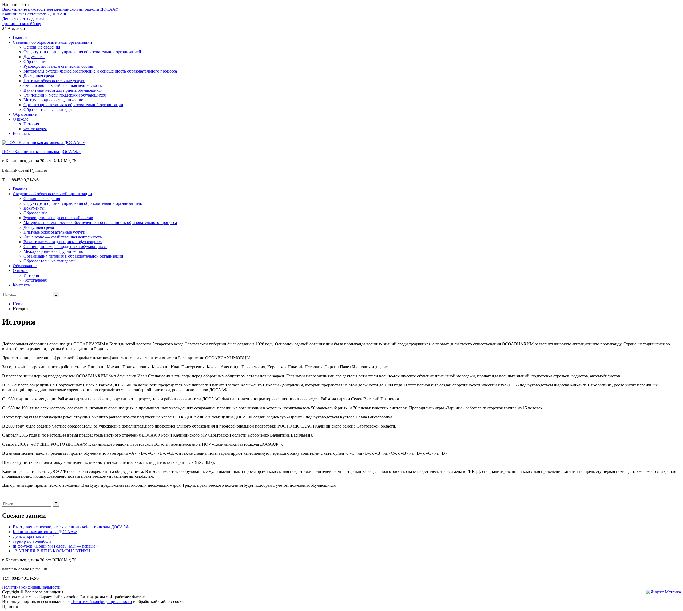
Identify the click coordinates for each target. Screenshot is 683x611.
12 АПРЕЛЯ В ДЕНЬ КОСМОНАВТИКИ (51, 551)
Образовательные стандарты (49, 109)
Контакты (22, 133)
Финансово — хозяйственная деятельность (62, 85)
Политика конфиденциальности (31, 587)
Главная (20, 37)
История (31, 124)
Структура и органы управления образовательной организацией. (82, 52)
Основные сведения (41, 47)
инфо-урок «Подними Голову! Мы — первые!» (56, 546)
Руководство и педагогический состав (58, 66)
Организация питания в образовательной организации (73, 104)
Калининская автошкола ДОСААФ (34, 14)
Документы (34, 56)
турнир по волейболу (21, 23)
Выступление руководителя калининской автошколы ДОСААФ (60, 9)
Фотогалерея (35, 128)
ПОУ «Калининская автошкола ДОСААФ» (41, 151)
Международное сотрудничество (53, 100)
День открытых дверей (23, 19)
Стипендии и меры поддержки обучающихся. (65, 95)
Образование (35, 61)
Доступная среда (38, 76)
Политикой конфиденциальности (101, 601)
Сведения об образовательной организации (52, 42)
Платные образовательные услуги (54, 80)
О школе (20, 119)
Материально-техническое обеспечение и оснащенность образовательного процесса (100, 71)
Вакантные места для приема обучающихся (62, 90)
